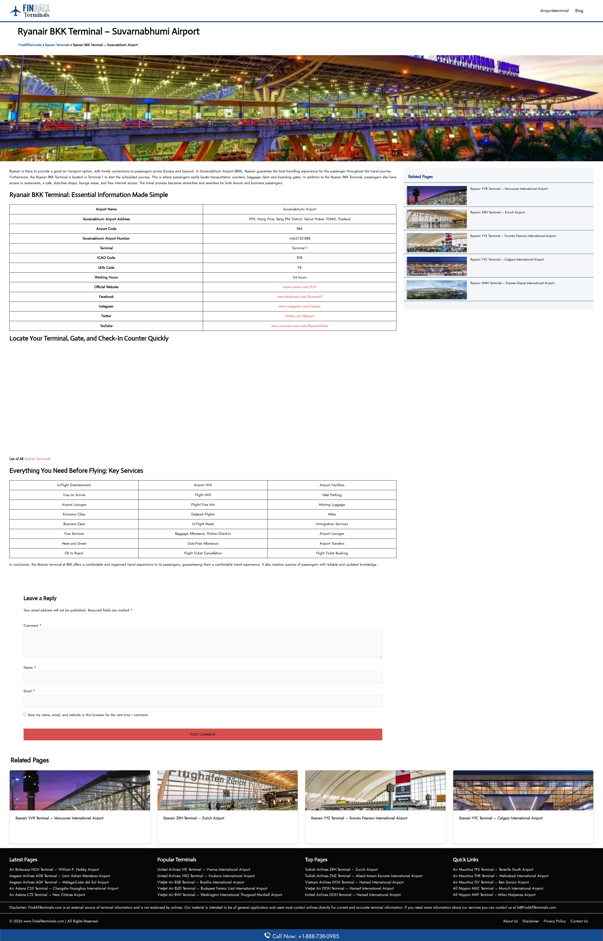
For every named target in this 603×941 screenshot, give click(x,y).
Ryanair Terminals (57, 44)
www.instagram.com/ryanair (300, 306)
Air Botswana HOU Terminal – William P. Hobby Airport (54, 869)
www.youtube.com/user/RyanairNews (299, 325)
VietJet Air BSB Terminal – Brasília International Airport (200, 882)
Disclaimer (530, 921)
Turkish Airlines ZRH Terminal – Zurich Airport (341, 869)
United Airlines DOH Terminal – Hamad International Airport (353, 894)
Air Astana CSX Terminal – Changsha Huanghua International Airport (63, 888)
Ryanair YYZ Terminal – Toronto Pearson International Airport (513, 235)
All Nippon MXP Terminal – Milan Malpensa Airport (494, 894)
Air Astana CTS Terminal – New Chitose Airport (47, 894)
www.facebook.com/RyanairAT (299, 296)
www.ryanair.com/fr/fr (299, 287)
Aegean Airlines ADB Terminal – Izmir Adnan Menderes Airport (59, 876)
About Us (510, 921)
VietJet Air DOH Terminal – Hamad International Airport (349, 888)
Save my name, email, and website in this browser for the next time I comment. (88, 714)
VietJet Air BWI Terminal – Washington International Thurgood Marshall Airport (219, 894)
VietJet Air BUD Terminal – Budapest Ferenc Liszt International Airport (212, 888)
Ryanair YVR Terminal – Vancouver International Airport (509, 188)
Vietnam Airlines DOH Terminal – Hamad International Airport (354, 882)
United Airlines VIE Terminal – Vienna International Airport (203, 869)
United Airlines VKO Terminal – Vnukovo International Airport (206, 876)
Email (29, 691)
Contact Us (579, 921)
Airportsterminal (554, 11)
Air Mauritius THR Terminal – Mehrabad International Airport (500, 876)
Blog (579, 11)
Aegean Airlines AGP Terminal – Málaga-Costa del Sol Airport (59, 882)
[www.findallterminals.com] (30, 10)
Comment (32, 625)
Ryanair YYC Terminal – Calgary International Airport (507, 259)
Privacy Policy (555, 921)
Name (30, 667)
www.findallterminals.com (44, 921)
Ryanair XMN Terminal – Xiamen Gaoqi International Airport (512, 283)
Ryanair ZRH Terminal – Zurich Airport (497, 212)
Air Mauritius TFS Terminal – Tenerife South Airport (493, 869)
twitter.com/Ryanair (299, 316)
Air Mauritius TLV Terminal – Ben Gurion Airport (491, 882)
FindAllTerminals (30, 44)
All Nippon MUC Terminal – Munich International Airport (498, 888)
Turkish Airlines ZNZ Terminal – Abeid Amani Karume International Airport (363, 876)
